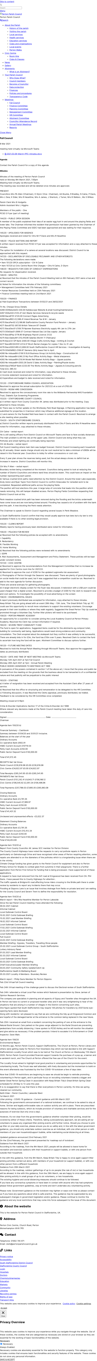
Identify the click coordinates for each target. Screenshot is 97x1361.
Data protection (16, 87)
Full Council (14, 103)
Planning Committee (18, 109)
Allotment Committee (19, 118)
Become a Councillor (19, 84)
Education (4, 1281)
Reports (13, 127)
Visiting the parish (17, 31)
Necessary (8, 1344)
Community (5, 1287)
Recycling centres (8, 1294)
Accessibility (6, 1259)
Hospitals (4, 1272)
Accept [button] (4, 1308)
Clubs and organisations (20, 44)
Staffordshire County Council (13, 1266)
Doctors (3, 1275)
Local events (15, 47)
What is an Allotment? (19, 71)
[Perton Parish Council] (11, 14)
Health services (16, 37)
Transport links (7, 1300)
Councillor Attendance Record (23, 121)
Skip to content (7, 1)
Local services (16, 34)
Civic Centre (10, 53)
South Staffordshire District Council (16, 1263)
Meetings (9, 99)
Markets (4, 1284)
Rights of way (6, 1297)
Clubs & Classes (16, 59)
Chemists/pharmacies (10, 1278)
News (7, 62)
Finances (13, 90)
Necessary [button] (5, 1341)
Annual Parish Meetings (20, 124)
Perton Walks (15, 50)
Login (2, 1269)
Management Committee (20, 112)
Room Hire (14, 56)
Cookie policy (69, 1303)
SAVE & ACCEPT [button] (7, 1359)
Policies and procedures (20, 93)
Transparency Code (18, 96)
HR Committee (16, 115)
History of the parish (19, 28)
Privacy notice (6, 1256)
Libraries (4, 1290)
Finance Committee (18, 106)
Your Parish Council (14, 75)
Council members (17, 81)
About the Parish (12, 25)
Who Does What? (17, 78)
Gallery (8, 65)
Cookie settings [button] (83, 1303)
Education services (18, 40)
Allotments (10, 68)
